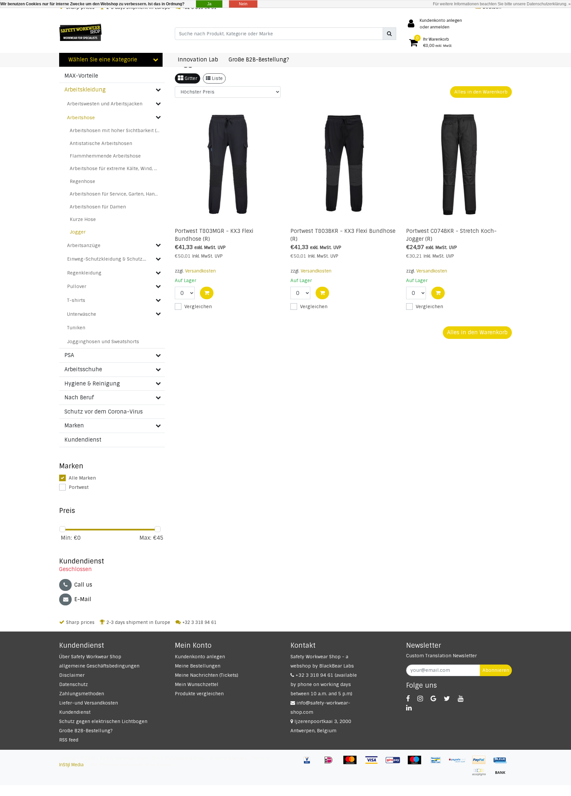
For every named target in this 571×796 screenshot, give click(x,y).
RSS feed (68, 740)
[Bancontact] (438, 763)
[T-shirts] (158, 300)
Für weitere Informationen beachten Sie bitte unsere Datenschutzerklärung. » (502, 4)
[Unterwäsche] (158, 313)
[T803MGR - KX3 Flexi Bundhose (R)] (228, 164)
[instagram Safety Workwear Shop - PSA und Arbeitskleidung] (420, 698)
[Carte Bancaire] (481, 775)
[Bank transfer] (502, 775)
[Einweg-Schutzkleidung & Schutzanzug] (158, 259)
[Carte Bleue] (502, 763)
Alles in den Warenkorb (481, 92)
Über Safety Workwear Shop (90, 657)
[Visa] (374, 763)
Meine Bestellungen (197, 666)
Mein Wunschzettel (196, 684)
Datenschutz (73, 684)
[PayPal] (481, 763)
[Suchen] (389, 34)
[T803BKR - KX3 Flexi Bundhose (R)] (343, 164)
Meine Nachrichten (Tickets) (206, 675)
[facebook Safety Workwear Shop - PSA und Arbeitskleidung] (408, 698)
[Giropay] (395, 763)
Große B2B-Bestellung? (86, 731)
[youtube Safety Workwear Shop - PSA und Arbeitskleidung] (460, 698)
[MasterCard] (352, 763)
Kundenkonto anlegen (200, 657)
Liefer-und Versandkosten (88, 703)
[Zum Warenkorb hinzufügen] (206, 293)
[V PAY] (309, 763)
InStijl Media (71, 765)
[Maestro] (417, 763)
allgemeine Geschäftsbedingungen (99, 666)
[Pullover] (158, 286)
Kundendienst (75, 712)
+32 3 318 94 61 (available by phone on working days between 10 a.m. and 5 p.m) (323, 684)
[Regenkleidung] (158, 272)
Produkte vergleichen (199, 694)
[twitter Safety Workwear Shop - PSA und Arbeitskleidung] (447, 698)
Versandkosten (200, 271)
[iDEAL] (331, 763)
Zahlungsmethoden (81, 694)
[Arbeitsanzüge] (158, 245)
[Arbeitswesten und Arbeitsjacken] (158, 103)
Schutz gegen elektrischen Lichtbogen (103, 721)
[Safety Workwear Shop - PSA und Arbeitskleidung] (80, 32)
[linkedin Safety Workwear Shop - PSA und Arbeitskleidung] (409, 708)
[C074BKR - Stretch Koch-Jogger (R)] (459, 164)
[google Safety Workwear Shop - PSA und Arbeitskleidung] (433, 698)
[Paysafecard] (460, 763)
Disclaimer (72, 675)
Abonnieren (495, 670)
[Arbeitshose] (158, 117)
